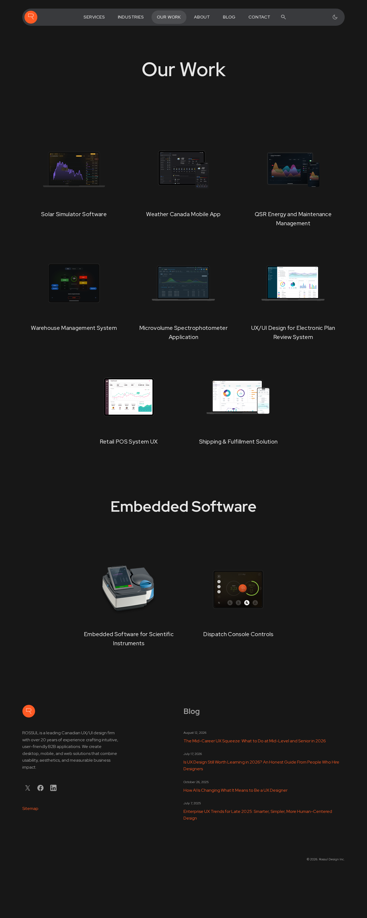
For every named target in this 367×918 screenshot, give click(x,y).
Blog (229, 17)
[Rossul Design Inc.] (30, 17)
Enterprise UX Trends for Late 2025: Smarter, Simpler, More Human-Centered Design (258, 815)
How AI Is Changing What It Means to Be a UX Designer (235, 790)
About (202, 17)
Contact (260, 17)
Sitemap (30, 808)
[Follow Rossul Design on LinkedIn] (53, 788)
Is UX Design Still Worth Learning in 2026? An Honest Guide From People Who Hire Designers (261, 765)
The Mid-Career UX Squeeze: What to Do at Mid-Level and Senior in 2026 (255, 741)
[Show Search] (283, 17)
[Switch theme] (335, 17)
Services (94, 17)
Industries (131, 17)
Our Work (169, 17)
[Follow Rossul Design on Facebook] (40, 788)
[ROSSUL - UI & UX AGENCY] (28, 711)
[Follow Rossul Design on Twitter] (27, 788)
